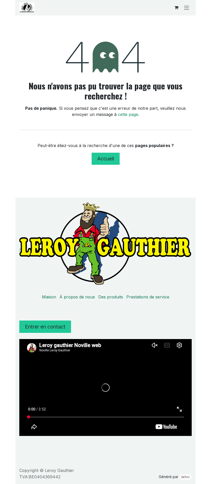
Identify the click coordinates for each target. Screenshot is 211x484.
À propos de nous (77, 296)
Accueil (105, 159)
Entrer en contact (45, 327)
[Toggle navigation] (186, 7)
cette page (128, 114)
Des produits (110, 296)
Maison (49, 296)
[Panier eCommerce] (176, 7)
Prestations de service (147, 296)
